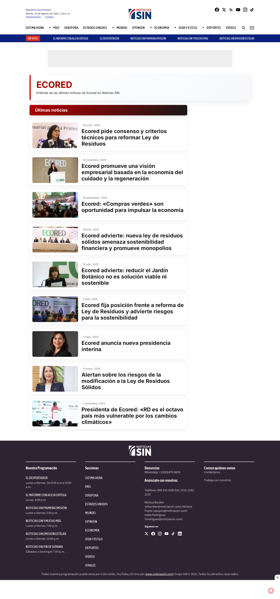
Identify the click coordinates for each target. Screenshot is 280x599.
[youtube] (166, 534)
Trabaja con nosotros (217, 480)
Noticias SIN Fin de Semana (44, 547)
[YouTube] (238, 10)
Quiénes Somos (33, 16)
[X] (146, 534)
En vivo (33, 38)
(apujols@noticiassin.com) (170, 511)
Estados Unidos (95, 28)
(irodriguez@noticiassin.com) (164, 519)
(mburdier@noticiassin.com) (163, 507)
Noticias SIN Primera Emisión (148, 38)
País (56, 28)
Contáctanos (212, 472)
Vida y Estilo (188, 28)
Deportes (214, 28)
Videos (231, 28)
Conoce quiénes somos (219, 468)
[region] (140, 589)
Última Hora (35, 28)
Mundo (122, 28)
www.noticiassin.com (159, 574)
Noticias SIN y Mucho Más (193, 38)
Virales (90, 565)
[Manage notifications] (271, 591)
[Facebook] (217, 10)
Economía (161, 28)
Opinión (138, 28)
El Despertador (109, 38)
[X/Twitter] (224, 10)
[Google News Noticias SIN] (231, 10)
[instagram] (160, 534)
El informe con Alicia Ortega (70, 38)
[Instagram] (245, 10)
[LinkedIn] (180, 534)
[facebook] (153, 534)
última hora (93, 478)
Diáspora (71, 28)
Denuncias (152, 468)
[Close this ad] (277, 577)
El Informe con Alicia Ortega (46, 495)
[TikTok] (252, 10)
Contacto (49, 16)
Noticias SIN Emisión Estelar (237, 38)
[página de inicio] (140, 14)
